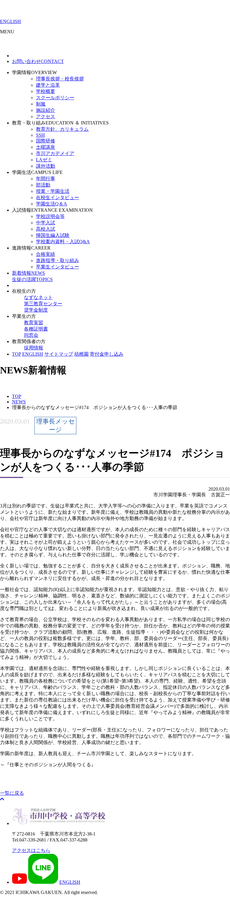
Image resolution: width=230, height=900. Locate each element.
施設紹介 (45, 110)
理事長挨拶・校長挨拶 (60, 78)
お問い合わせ (38, 61)
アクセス (45, 116)
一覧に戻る (12, 793)
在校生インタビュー (57, 197)
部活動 (43, 184)
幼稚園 (81, 354)
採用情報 (33, 347)
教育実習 (33, 322)
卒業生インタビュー (57, 266)
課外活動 (45, 166)
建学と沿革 (48, 85)
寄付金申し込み (106, 354)
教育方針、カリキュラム (62, 129)
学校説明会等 (50, 216)
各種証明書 (36, 328)
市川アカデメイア (55, 153)
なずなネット (38, 297)
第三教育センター (43, 303)
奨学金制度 (36, 309)
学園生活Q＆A (51, 203)
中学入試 (45, 222)
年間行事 (45, 178)
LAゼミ (44, 159)
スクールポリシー (55, 97)
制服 (41, 103)
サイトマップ (58, 354)
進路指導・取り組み (57, 260)
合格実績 (45, 254)
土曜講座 (45, 147)
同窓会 (31, 335)
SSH (40, 135)
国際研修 (45, 140)
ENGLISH (10, 21)
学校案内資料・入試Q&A (63, 241)
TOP (16, 354)
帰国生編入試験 (52, 235)
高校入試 (45, 229)
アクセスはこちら (31, 850)
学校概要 (45, 91)
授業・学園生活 (52, 191)
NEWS (28, 273)
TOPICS (32, 279)
